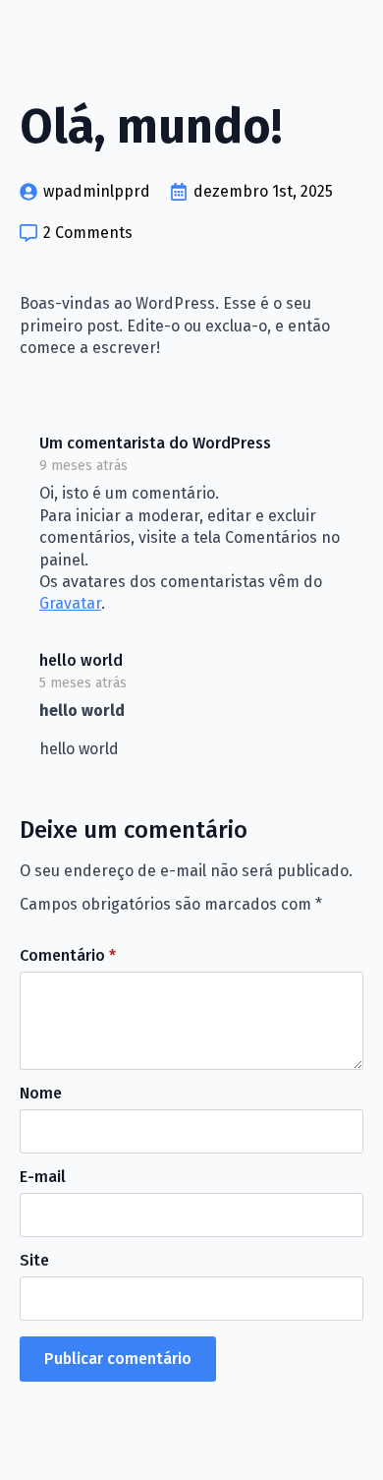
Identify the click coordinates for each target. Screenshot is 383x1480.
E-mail (43, 1177)
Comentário (68, 956)
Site (34, 1261)
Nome (41, 1093)
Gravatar (70, 603)
